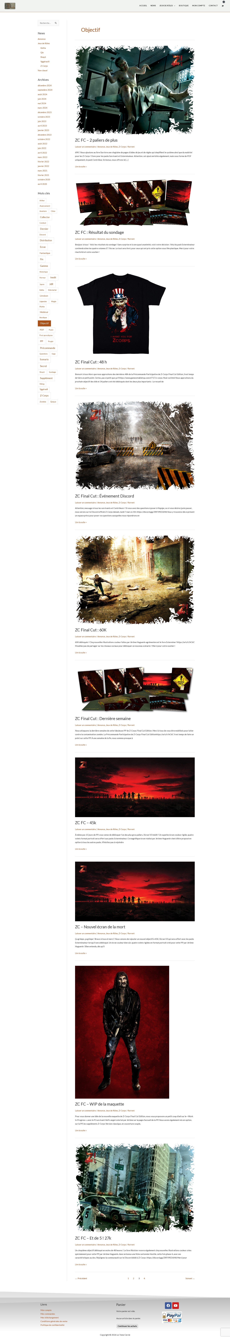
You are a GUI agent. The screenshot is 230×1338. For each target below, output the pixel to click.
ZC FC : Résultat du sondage (99, 232)
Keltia (43, 48)
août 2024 (42, 94)
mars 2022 (42, 157)
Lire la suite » (81, 166)
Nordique (43, 317)
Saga (54, 354)
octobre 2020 (44, 179)
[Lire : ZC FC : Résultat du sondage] (135, 203)
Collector (45, 217)
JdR (51, 284)
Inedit (53, 277)
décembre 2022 (45, 135)
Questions (44, 354)
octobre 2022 (44, 139)
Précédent (81, 1278)
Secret (43, 366)
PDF (42, 329)
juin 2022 (42, 148)
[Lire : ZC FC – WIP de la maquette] (122, 1032)
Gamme (44, 265)
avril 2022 (42, 152)
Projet (50, 341)
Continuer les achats (127, 1326)
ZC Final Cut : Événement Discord (104, 496)
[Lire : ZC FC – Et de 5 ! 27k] (135, 1187)
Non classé (42, 70)
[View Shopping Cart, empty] (222, 6)
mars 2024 (42, 108)
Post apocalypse (46, 335)
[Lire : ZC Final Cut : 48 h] (121, 313)
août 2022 (42, 143)
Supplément (46, 378)
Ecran (43, 246)
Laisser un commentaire (85, 146)
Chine (53, 211)
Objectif (44, 323)
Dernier (44, 228)
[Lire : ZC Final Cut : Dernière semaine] (135, 689)
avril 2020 (42, 184)
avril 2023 (42, 125)
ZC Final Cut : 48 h (91, 361)
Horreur (43, 278)
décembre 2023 (45, 112)
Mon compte (46, 1310)
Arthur (42, 200)
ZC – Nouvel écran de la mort (100, 926)
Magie (53, 301)
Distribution (46, 240)
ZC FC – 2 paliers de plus (96, 140)
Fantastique (45, 253)
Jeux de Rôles (44, 43)
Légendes (43, 301)
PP (41, 341)
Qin (42, 52)
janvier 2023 (43, 130)
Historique (44, 272)
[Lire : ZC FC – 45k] (135, 787)
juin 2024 (42, 99)
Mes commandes (47, 1314)
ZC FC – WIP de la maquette (99, 1104)
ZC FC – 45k (85, 822)
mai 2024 (42, 103)
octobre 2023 (44, 117)
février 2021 (43, 175)
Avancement (45, 206)
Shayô (43, 57)
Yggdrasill (44, 61)
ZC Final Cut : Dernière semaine (103, 718)
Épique (53, 402)
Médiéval (44, 312)
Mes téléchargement (49, 1317)
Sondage (52, 372)
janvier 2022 (43, 166)
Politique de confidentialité (52, 1325)
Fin (41, 259)
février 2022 (43, 161)
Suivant (190, 1278)
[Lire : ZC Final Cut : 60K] (135, 579)
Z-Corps (44, 66)
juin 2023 (42, 121)
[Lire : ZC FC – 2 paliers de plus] (135, 89)
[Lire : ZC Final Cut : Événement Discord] (135, 445)
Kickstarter (52, 290)
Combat (43, 223)
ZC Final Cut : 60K (90, 629)
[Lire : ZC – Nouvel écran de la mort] (135, 891)
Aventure (43, 211)
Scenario (44, 359)
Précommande (47, 347)
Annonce (42, 39)
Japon (42, 284)
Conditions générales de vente (53, 1321)
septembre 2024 (45, 90)
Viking (42, 384)
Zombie (43, 402)
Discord (43, 235)
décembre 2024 (45, 85)
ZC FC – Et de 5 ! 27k (93, 1238)
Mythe (42, 307)
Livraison (44, 295)
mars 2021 (42, 170)
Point (51, 330)
